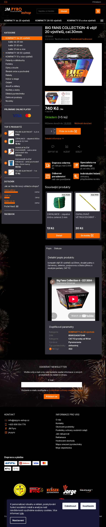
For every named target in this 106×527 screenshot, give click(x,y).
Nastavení (18, 520)
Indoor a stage (12, 79)
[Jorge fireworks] (69, 490)
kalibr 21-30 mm (15, 45)
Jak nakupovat (62, 434)
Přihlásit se (51, 396)
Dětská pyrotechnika (15, 93)
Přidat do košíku (66, 131)
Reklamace (61, 437)
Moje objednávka (64, 448)
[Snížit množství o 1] (54, 132)
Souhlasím (88, 506)
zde (22, 513)
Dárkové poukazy (14, 97)
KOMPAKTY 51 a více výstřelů (19, 56)
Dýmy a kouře (12, 67)
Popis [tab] (48, 248)
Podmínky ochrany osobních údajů (71, 430)
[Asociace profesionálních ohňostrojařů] (20, 490)
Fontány (9, 64)
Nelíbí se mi (9, 201)
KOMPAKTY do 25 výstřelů (18, 38)
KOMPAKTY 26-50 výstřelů (18, 53)
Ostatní (9, 82)
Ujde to (7, 195)
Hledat (64, 11)
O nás (58, 420)
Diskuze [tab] (58, 248)
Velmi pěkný (9, 190)
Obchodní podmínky (65, 427)
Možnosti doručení (83, 123)
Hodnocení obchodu (65, 441)
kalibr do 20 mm (15, 42)
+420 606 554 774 (17, 424)
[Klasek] (53, 490)
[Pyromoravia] (36, 490)
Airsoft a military (13, 86)
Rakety (9, 75)
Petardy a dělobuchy (15, 60)
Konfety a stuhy (13, 90)
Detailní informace (53, 138)
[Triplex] (86, 490)
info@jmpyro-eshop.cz (18, 420)
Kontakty (60, 423)
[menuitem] (17, 20)
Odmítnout (70, 506)
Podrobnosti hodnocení (81, 39)
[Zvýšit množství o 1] (54, 129)
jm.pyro (11, 432)
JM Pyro (12, 428)
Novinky (9, 101)
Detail (59, 235)
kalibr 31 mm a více (16, 49)
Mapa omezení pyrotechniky (69, 444)
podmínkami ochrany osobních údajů (65, 390)
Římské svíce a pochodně (17, 71)
